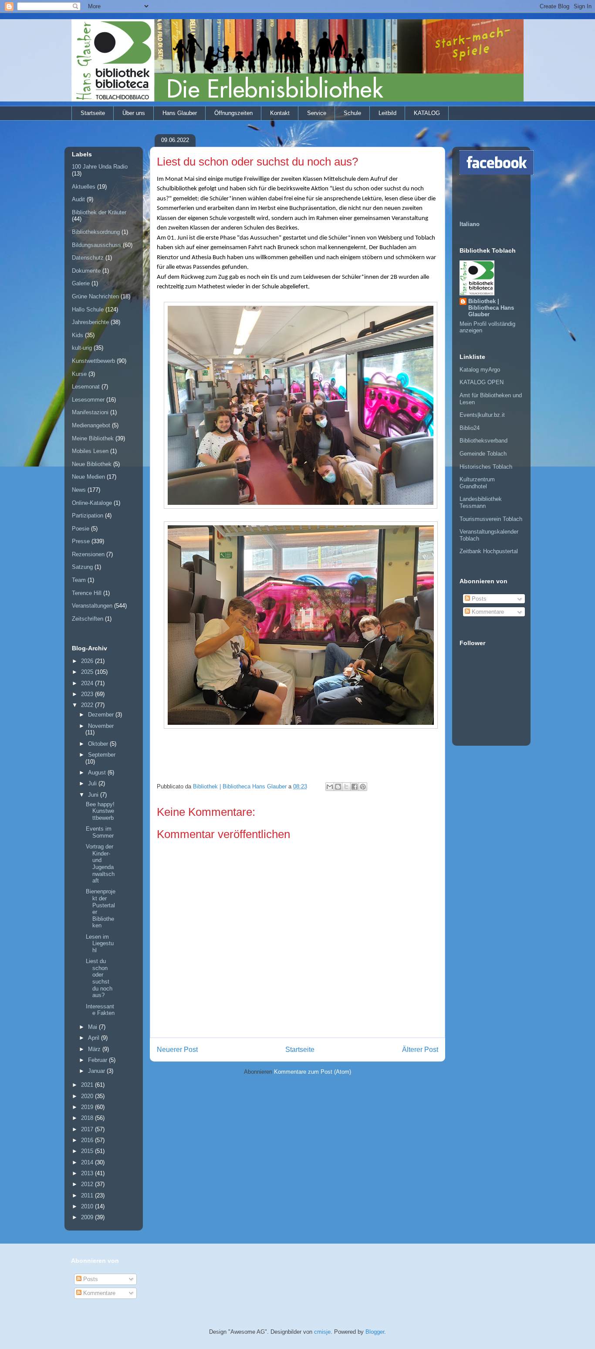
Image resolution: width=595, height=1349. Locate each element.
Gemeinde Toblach (483, 453)
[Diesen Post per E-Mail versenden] (329, 786)
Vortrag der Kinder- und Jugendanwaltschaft (100, 863)
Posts (478, 598)
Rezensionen (88, 554)
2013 (88, 1173)
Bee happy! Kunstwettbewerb (100, 811)
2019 (88, 1107)
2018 (88, 1118)
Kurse (79, 374)
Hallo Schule (88, 309)
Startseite (93, 113)
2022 (88, 705)
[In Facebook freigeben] (354, 786)
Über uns (133, 113)
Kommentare (487, 612)
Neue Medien (88, 476)
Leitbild (387, 113)
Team (79, 580)
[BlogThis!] (338, 786)
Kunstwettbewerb (93, 361)
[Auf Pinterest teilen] (362, 786)
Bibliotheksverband (483, 440)
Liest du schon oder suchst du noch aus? (99, 978)
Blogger (374, 1332)
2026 (88, 661)
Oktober (99, 743)
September (101, 754)
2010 (88, 1206)
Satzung (82, 567)
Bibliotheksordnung (96, 232)
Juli (93, 783)
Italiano (470, 224)
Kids (77, 335)
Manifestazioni (90, 412)
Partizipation (87, 515)
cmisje (322, 1332)
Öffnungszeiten (233, 113)
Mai (93, 1027)
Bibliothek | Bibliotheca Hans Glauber (491, 308)
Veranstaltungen (92, 605)
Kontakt (280, 113)
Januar (97, 1071)
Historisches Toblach (486, 466)
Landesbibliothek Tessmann (481, 502)
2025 (88, 672)
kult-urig (82, 348)
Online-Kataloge (92, 503)
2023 (88, 694)
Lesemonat (86, 386)
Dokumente (86, 270)
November (101, 726)
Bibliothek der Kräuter (99, 212)
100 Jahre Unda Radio (100, 166)
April (94, 1038)
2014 (88, 1162)
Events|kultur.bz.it (482, 415)
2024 (88, 683)
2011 (88, 1195)
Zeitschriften (87, 618)
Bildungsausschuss (96, 245)
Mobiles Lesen (90, 451)
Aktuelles (83, 186)
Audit (78, 199)
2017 (88, 1129)
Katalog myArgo (480, 369)
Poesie (80, 528)
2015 (88, 1151)
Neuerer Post (177, 1049)
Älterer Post (420, 1049)
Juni (94, 794)
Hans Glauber (179, 113)
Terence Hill (86, 593)
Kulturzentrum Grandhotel (477, 483)
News (79, 490)
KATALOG (427, 113)
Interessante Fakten (100, 1010)
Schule (352, 113)
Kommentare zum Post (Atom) (312, 1071)
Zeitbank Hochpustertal (489, 551)
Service (316, 113)
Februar (98, 1060)
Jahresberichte (90, 322)
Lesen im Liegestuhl (100, 943)
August (98, 772)
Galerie (81, 283)
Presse (81, 541)
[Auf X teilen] (346, 786)
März (95, 1049)
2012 (88, 1184)
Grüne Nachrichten (95, 296)
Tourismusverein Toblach (491, 519)
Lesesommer (88, 399)
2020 (88, 1096)
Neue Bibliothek (92, 464)
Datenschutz (88, 257)
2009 (88, 1217)
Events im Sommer (100, 832)
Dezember (101, 714)
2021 (88, 1085)
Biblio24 (470, 428)
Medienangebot (91, 425)
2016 (88, 1140)
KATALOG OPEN (482, 382)
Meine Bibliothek (93, 438)
